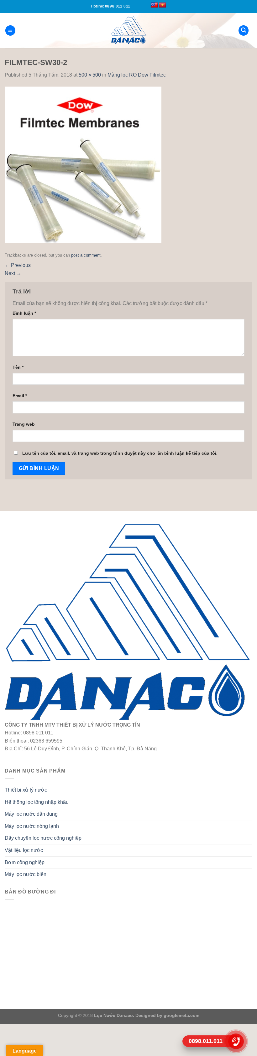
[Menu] (10, 30)
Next (13, 273)
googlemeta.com (180, 1015)
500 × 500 (90, 75)
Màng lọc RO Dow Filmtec (137, 75)
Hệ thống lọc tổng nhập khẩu (37, 802)
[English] (154, 5)
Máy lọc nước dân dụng (31, 814)
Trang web (24, 424)
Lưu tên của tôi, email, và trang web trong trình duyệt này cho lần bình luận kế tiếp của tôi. (120, 453)
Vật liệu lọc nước (24, 850)
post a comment (86, 255)
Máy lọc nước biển (25, 874)
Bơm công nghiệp (25, 862)
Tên (18, 367)
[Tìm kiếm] (244, 30)
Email (20, 395)
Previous (18, 265)
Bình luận (24, 313)
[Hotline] (235, 1041)
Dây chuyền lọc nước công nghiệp (43, 838)
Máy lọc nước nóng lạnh (32, 826)
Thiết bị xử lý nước (26, 790)
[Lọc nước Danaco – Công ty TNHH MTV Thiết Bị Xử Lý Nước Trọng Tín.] (128, 30)
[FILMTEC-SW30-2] (83, 164)
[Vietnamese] (162, 5)
